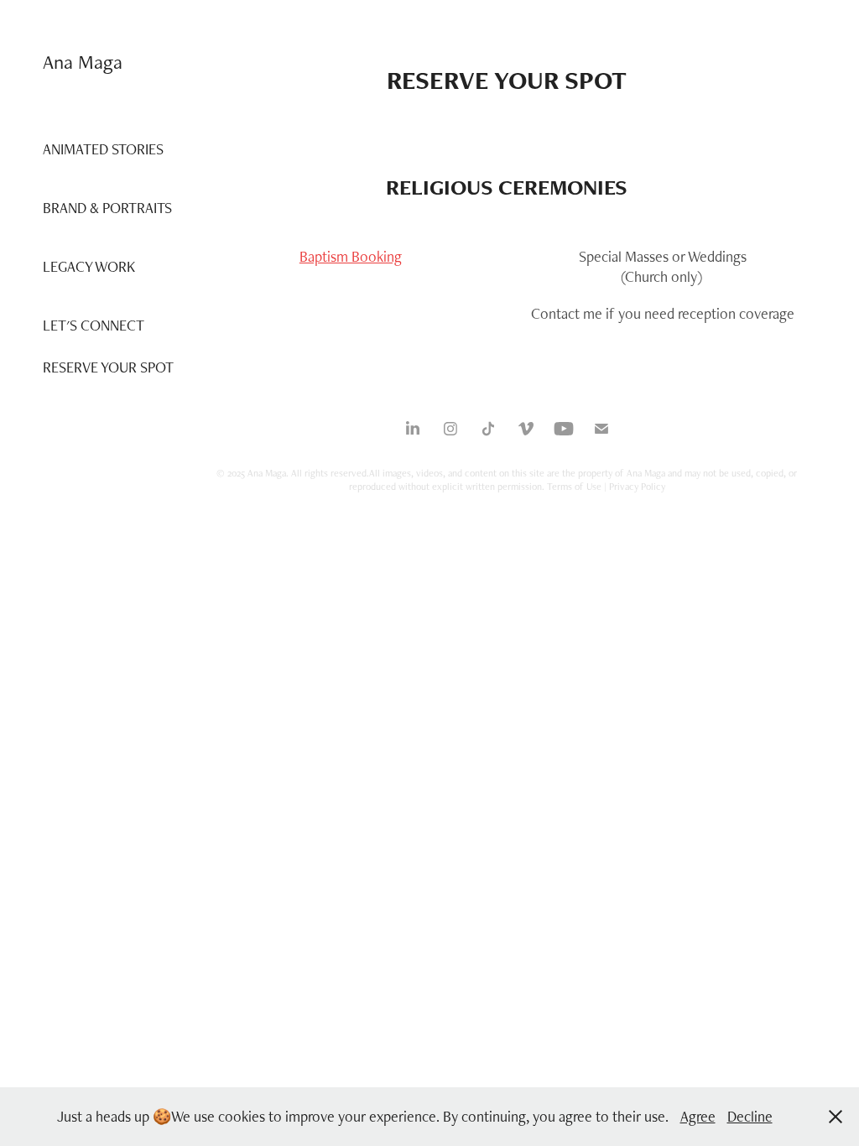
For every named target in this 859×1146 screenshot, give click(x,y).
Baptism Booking (350, 256)
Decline (750, 1116)
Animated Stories (103, 149)
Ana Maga (82, 62)
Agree (698, 1116)
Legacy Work (89, 266)
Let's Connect (93, 325)
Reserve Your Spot (108, 367)
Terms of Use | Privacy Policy (606, 486)
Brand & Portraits (107, 207)
